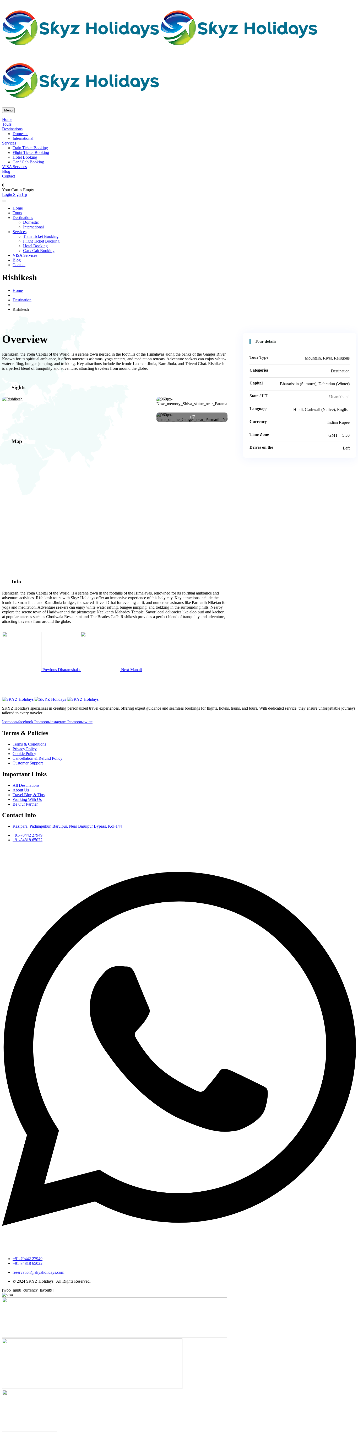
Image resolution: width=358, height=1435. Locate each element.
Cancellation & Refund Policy (37, 758)
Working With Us (27, 799)
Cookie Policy (24, 753)
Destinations (12, 129)
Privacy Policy (25, 749)
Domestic (20, 133)
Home (7, 119)
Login (7, 194)
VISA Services (14, 166)
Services (9, 143)
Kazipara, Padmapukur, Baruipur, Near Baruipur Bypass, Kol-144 (67, 826)
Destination (22, 300)
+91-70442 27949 (27, 835)
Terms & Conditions (29, 744)
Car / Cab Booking (28, 162)
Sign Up (20, 194)
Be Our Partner (25, 804)
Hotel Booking (25, 157)
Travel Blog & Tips (29, 795)
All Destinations (26, 785)
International (23, 138)
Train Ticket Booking (30, 148)
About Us (21, 790)
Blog (6, 171)
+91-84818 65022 (27, 840)
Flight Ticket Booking (31, 152)
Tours (7, 124)
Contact (8, 176)
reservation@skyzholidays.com (38, 1272)
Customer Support (28, 763)
